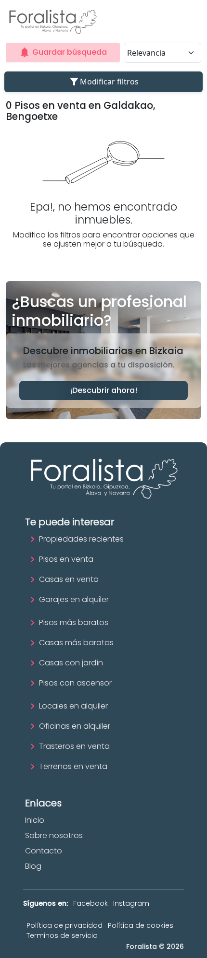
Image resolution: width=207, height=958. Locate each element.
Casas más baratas (76, 642)
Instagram (131, 903)
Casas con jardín (71, 662)
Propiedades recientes (81, 538)
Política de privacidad (64, 925)
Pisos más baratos (73, 622)
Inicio (34, 820)
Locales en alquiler (73, 705)
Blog (33, 866)
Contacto (43, 850)
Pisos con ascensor (75, 682)
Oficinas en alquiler (74, 726)
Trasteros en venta (74, 746)
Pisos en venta (66, 559)
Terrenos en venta (73, 766)
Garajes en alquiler (74, 599)
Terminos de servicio (62, 935)
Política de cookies (140, 925)
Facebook (90, 903)
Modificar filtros (103, 81)
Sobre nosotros (54, 835)
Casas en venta (69, 579)
